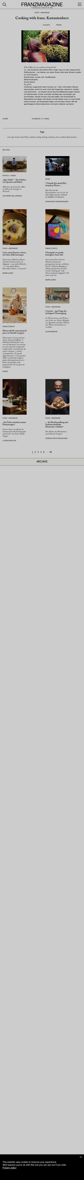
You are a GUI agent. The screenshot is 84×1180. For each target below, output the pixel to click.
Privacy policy (9, 1168)
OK (81, 1157)
